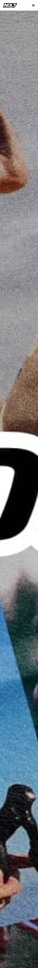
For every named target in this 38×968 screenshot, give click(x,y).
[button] (33, 5)
